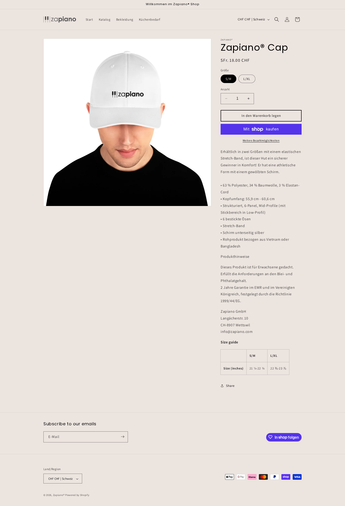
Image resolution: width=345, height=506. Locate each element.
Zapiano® (59, 495)
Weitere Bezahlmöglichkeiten (261, 140)
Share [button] (230, 386)
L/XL (246, 79)
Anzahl (225, 89)
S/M (228, 79)
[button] (277, 19)
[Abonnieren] (122, 436)
